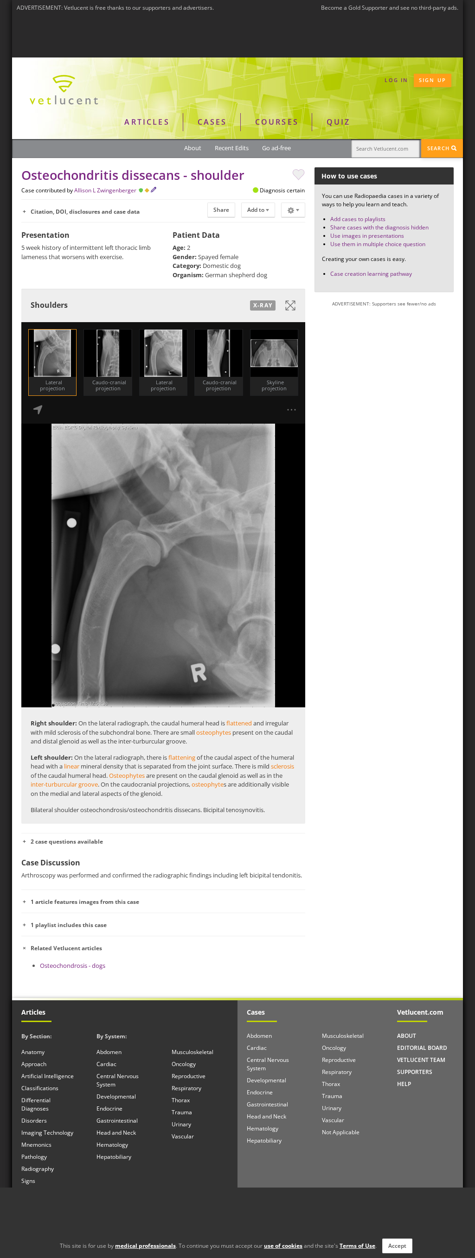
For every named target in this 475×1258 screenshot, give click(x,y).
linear (71, 766)
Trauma (182, 1112)
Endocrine (109, 1108)
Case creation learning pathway (371, 274)
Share (221, 210)
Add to (256, 210)
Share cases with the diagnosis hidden (379, 227)
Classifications (39, 1088)
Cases (212, 122)
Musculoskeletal (192, 1052)
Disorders (34, 1121)
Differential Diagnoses (36, 1104)
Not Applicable (340, 1132)
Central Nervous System (117, 1080)
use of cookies (283, 1246)
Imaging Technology (47, 1133)
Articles (146, 122)
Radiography (37, 1169)
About (192, 148)
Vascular (183, 1136)
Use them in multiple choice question (377, 244)
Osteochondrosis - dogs (72, 965)
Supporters (414, 1072)
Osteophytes (127, 775)
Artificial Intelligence (47, 1076)
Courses (277, 122)
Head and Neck (116, 1133)
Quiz (339, 122)
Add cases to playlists (357, 219)
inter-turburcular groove (64, 784)
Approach (33, 1064)
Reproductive (188, 1076)
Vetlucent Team (421, 1060)
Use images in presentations (367, 236)
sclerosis (282, 766)
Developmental (116, 1096)
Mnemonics (36, 1145)
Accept (397, 1246)
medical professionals (145, 1246)
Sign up (432, 79)
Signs (28, 1181)
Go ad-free (276, 148)
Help (404, 1084)
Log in (396, 79)
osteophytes (213, 732)
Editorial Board (422, 1048)
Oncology (184, 1064)
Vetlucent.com (420, 1012)
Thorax (181, 1100)
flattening (181, 757)
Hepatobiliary (113, 1157)
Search (439, 148)
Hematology (112, 1145)
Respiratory (186, 1088)
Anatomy (33, 1052)
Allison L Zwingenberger (105, 190)
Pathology (34, 1157)
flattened (239, 723)
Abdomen (109, 1052)
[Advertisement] (237, 36)
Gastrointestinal (117, 1121)
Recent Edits (232, 148)
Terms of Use (357, 1246)
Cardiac (106, 1064)
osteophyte (208, 784)
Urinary (181, 1124)
